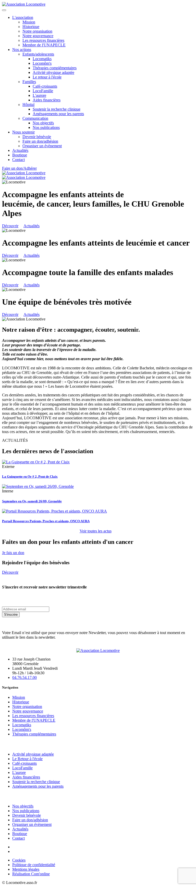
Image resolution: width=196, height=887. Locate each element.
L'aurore (39, 95)
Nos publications (46, 127)
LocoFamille (43, 91)
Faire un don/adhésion (40, 141)
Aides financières (46, 100)
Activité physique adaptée (53, 72)
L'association (22, 17)
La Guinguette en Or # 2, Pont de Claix (30, 476)
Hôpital (28, 104)
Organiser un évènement (42, 146)
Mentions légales (25, 869)
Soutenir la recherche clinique (56, 109)
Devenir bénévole (36, 137)
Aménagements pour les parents (58, 114)
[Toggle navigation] (4, 10)
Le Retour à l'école (27, 759)
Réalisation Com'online (31, 874)
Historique (30, 26)
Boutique (19, 155)
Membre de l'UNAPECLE (44, 45)
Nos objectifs (43, 123)
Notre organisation (37, 31)
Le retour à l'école (47, 77)
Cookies (19, 860)
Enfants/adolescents (38, 54)
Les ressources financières (43, 40)
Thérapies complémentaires (55, 68)
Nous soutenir (23, 132)
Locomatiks (42, 59)
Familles (29, 81)
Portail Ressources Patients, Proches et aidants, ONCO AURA (46, 521)
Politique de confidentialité (33, 865)
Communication (35, 118)
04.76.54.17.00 (24, 677)
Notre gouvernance (37, 36)
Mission (28, 22)
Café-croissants (45, 86)
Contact (18, 159)
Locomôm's (42, 63)
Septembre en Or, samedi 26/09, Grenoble (32, 501)
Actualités (20, 150)
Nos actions (21, 49)
